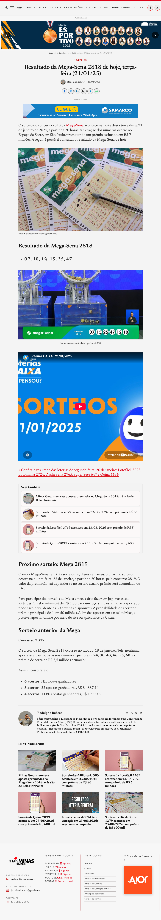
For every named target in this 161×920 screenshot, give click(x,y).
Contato (88, 869)
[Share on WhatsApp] (97, 91)
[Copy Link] (9, 145)
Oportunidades (121, 8)
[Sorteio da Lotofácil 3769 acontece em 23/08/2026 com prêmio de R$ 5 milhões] (124, 761)
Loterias (58, 53)
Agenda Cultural (37, 8)
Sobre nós (89, 874)
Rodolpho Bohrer (76, 82)
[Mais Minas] (19, 7)
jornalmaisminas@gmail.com (23, 890)
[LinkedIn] (9, 123)
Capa (51, 53)
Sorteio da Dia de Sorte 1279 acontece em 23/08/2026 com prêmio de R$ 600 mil (122, 822)
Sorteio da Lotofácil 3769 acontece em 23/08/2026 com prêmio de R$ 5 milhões (123, 781)
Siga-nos (66, 864)
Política (138, 8)
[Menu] (12, 7)
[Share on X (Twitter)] (71, 91)
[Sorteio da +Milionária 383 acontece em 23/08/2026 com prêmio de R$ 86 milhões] (80, 761)
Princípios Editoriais (94, 894)
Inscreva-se (66, 878)
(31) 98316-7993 (20, 902)
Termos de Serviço (92, 899)
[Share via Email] (84, 91)
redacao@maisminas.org (23, 879)
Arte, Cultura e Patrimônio (66, 8)
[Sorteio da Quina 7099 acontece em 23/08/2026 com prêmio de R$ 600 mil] (37, 802)
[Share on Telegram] (90, 91)
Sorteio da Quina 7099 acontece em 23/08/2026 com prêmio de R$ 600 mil (36, 821)
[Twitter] (9, 116)
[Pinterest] (9, 130)
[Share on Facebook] (64, 91)
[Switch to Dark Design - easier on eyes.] (6, 7)
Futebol (104, 8)
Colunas (91, 8)
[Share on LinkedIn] (77, 91)
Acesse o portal (65, 881)
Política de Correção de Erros (97, 889)
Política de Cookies (93, 884)
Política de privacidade (94, 879)
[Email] (9, 137)
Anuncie (88, 864)
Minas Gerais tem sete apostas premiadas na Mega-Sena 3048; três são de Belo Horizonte (36, 781)
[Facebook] (9, 108)
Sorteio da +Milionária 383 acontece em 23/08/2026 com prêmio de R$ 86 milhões (80, 781)
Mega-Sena (75, 125)
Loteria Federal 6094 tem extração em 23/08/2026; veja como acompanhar (80, 821)
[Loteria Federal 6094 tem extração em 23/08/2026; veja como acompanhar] (80, 802)
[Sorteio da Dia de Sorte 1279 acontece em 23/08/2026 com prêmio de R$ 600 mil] (124, 802)
